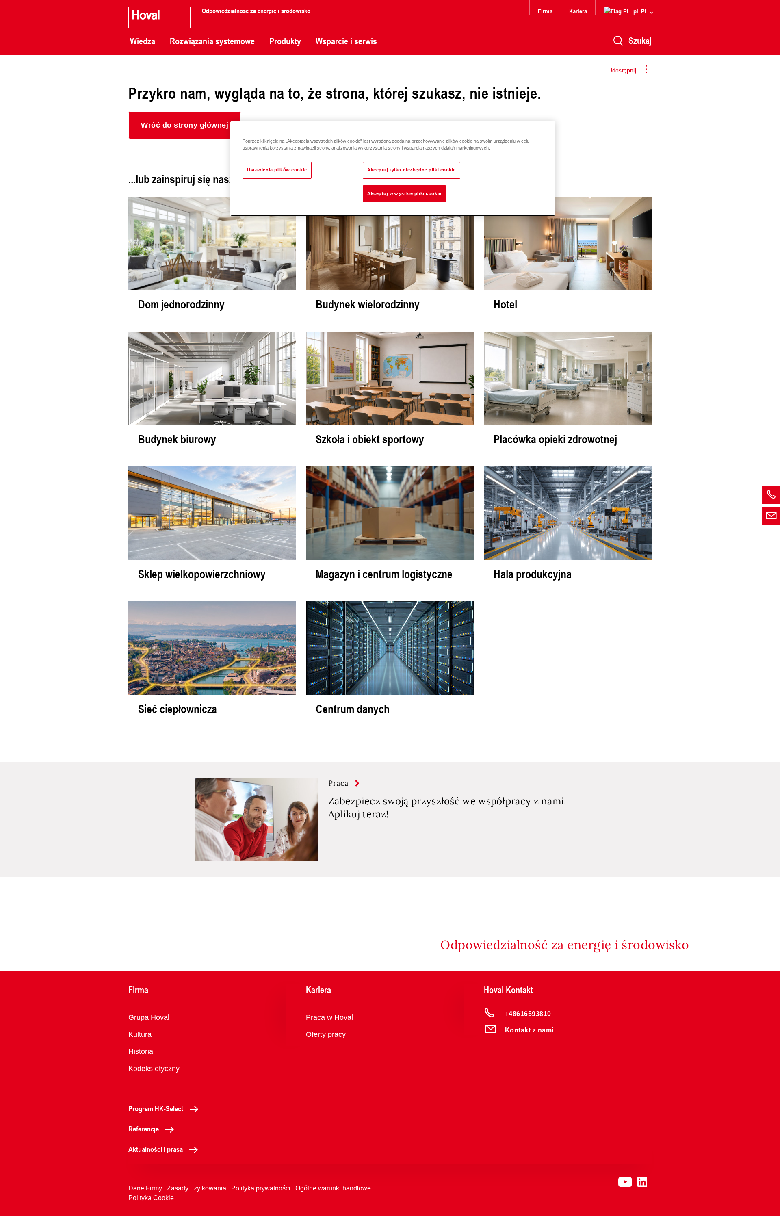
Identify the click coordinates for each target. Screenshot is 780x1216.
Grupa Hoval (148, 1017)
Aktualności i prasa (155, 1149)
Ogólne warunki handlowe (333, 1188)
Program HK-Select (155, 1108)
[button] (184, 125)
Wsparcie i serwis (346, 41)
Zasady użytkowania (196, 1188)
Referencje (143, 1128)
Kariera (578, 10)
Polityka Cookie (151, 1197)
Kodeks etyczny (154, 1068)
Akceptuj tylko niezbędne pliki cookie (411, 169)
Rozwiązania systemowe (212, 41)
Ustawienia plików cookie (277, 169)
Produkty (285, 41)
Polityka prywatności (260, 1188)
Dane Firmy (145, 1188)
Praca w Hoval (329, 1017)
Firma (545, 10)
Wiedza (142, 41)
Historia (140, 1051)
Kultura (140, 1034)
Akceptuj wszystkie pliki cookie (404, 193)
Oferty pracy (326, 1034)
